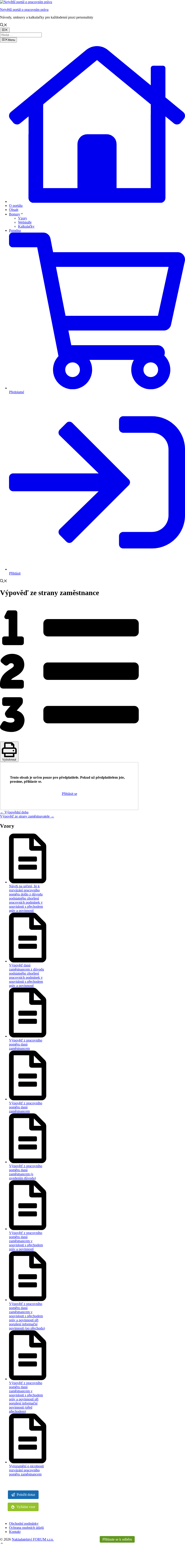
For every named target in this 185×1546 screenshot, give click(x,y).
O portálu (16, 205)
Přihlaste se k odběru (117, 1539)
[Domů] (97, 201)
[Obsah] (69, 739)
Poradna (15, 230)
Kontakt (15, 1532)
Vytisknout (9, 759)
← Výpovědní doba (14, 812)
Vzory (22, 218)
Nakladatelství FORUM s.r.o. (33, 1539)
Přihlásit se (69, 794)
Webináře (25, 222)
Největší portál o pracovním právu (24, 10)
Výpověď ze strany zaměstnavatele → (27, 816)
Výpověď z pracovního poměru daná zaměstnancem (25, 1044)
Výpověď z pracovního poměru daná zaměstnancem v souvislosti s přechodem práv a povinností (26, 1241)
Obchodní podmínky (24, 1523)
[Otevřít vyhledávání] (3, 25)
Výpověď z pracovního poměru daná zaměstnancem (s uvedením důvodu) (25, 1172)
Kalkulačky (26, 226)
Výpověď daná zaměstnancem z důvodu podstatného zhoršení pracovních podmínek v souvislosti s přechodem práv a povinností (26, 975)
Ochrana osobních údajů (26, 1528)
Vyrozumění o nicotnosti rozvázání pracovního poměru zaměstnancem (26, 1470)
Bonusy (14, 214)
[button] (2, 1544)
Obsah (13, 210)
